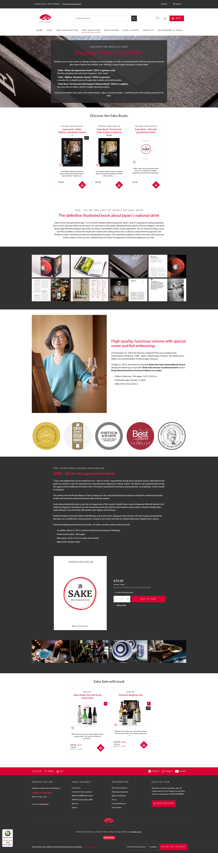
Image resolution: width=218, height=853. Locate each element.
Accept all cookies (173, 847)
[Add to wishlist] (60, 165)
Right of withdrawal (119, 796)
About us (75, 804)
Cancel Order (116, 808)
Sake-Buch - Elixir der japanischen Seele (146, 130)
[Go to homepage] (45, 18)
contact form (43, 804)
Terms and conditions (119, 788)
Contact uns (76, 788)
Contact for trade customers (71, 4)
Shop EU (164, 4)
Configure (153, 847)
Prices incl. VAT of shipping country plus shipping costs (132, 587)
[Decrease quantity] (116, 599)
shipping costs (136, 832)
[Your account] (165, 18)
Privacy (114, 800)
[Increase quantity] (127, 599)
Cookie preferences (119, 804)
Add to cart (82, 185)
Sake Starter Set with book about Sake (87, 695)
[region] (109, 155)
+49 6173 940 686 (42, 793)
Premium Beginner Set (130, 694)
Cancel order (109, 838)
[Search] (134, 18)
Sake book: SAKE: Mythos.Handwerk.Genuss (72, 131)
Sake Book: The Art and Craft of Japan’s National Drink (109, 131)
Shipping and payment (120, 792)
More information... (90, 847)
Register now (165, 803)
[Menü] (11, 830)
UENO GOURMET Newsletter (82, 796)
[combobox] (102, 18)
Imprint (74, 808)
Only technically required (136, 847)
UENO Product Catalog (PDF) (82, 800)
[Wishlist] (158, 18)
